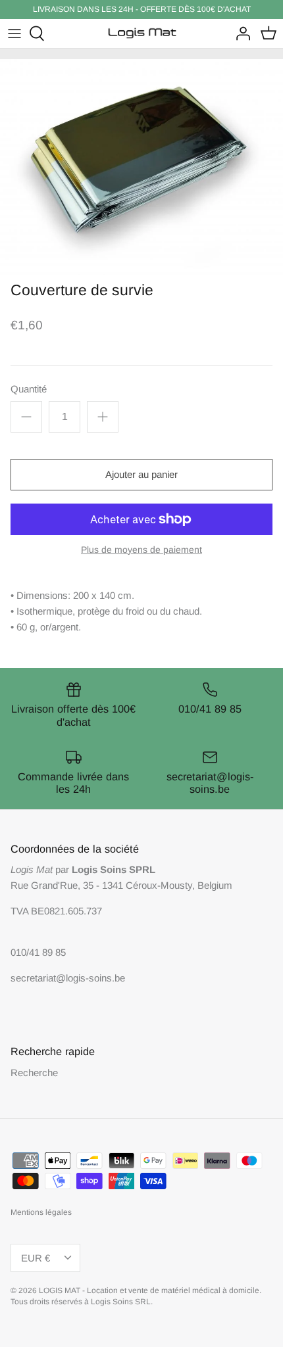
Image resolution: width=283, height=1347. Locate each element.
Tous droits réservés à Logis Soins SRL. (82, 1301)
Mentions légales (41, 1212)
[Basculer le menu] (14, 33)
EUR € (35, 1258)
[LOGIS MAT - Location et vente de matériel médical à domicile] (142, 33)
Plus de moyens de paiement (141, 549)
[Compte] (239, 33)
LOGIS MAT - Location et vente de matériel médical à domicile (149, 1290)
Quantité (29, 388)
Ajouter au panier (141, 474)
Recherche (34, 1072)
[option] (141, 167)
